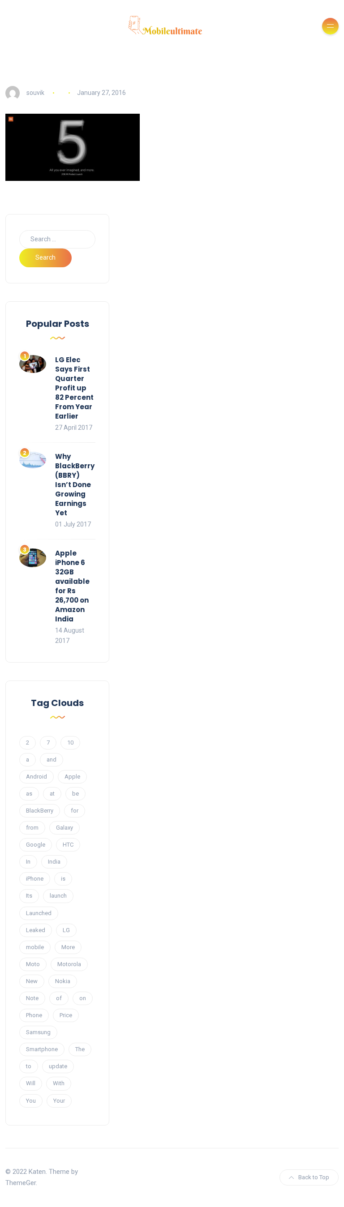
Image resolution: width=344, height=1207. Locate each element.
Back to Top (313, 1177)
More (68, 947)
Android (36, 776)
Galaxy (64, 827)
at (52, 793)
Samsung (38, 1032)
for (74, 810)
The (80, 1049)
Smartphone (42, 1049)
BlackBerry (39, 810)
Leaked (35, 930)
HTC (68, 844)
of (59, 998)
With (58, 1083)
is (63, 878)
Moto (33, 964)
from (32, 827)
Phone (34, 1015)
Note (32, 998)
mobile (35, 947)
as (29, 793)
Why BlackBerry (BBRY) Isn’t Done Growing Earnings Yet (75, 485)
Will (30, 1083)
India (54, 861)
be (75, 793)
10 (70, 742)
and (51, 759)
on (82, 998)
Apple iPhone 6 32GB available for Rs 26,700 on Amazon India (72, 586)
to (28, 1066)
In (28, 861)
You (31, 1100)
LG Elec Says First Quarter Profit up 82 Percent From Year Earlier (74, 388)
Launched (39, 913)
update (58, 1066)
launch (58, 895)
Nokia (62, 981)
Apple (72, 776)
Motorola (69, 964)
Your (59, 1100)
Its (29, 895)
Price (66, 1015)
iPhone (34, 878)
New (32, 981)
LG (66, 930)
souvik (35, 92)
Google (35, 844)
